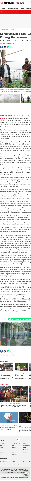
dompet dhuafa (4, 355)
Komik (12, 12)
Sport (24, 447)
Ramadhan (14, 454)
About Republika (4, 461)
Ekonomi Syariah (13, 8)
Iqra (13, 445)
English (25, 452)
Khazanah (2, 445)
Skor (24, 443)
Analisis (14, 447)
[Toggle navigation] (1, 3)
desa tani (12, 355)
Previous (2, 86)
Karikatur (18, 12)
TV (1, 454)
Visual (13, 452)
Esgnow (2, 452)
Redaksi (14, 461)
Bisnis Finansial (27, 449)
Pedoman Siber (27, 461)
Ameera (2, 443)
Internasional (3, 449)
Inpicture (6, 29)
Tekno (13, 449)
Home (1, 29)
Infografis (7, 12)
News (1, 447)
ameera (3, 8)
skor (22, 8)
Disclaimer (2, 464)
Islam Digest (26, 445)
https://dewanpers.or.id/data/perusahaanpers (13, 472)
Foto (2, 12)
